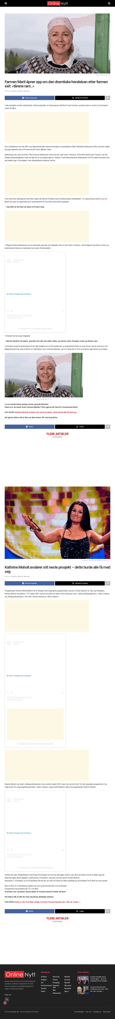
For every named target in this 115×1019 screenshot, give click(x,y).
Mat (54, 990)
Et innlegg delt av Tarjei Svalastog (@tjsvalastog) (35, 868)
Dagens (44, 980)
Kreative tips (56, 986)
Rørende (26, 91)
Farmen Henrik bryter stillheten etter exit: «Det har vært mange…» (99, 989)
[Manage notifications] (5, 1003)
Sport (66, 991)
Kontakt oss (97, 1012)
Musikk (67, 977)
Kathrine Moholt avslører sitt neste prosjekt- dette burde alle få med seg (45, 412)
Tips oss (88, 1012)
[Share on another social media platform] (107, 98)
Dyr (42, 982)
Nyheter (20, 91)
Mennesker (57, 993)
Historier (56, 977)
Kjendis (14, 91)
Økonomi (67, 985)
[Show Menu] (6, 3)
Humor (55, 980)
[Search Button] (109, 3)
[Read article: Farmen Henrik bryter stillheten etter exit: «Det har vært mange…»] (83, 990)
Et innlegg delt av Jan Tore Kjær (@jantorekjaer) (35, 329)
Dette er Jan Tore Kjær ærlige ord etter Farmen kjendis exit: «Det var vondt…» (47, 902)
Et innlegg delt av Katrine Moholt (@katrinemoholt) (35, 744)
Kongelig (56, 982)
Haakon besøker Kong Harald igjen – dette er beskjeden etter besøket (98, 979)
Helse (43, 991)
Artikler (44, 977)
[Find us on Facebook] (7, 999)
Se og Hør (103, 199)
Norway (67, 980)
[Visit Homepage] (57, 3)
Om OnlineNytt (79, 1012)
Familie (43, 988)
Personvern (106, 1012)
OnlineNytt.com (14, 1012)
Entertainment (46, 985)
